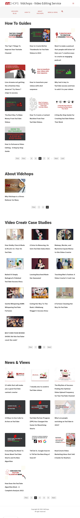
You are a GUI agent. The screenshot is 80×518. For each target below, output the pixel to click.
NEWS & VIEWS (53, 12)
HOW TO (27, 12)
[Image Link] (15, 35)
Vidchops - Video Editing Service (40, 3)
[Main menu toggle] (73, 3)
